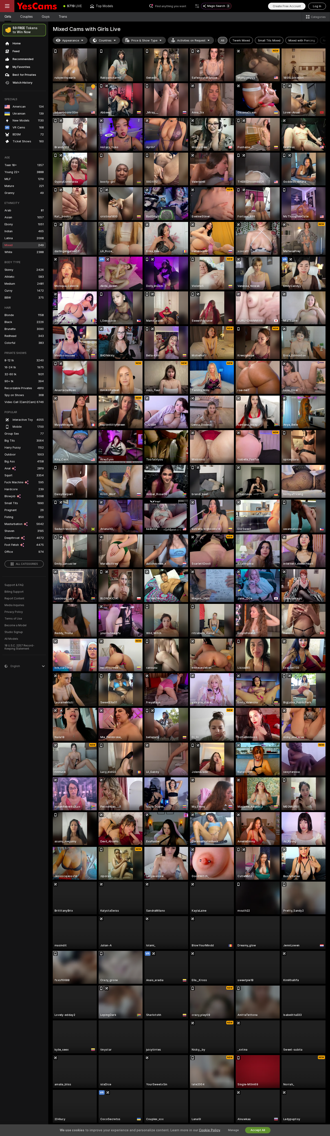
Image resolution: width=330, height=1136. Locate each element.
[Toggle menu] (7, 6)
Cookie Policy (209, 1130)
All (222, 40)
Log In (317, 6)
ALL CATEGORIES (27, 564)
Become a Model (15, 625)
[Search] (197, 6)
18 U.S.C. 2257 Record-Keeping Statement (19, 647)
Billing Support (14, 591)
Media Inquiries (14, 605)
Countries (105, 40)
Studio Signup (13, 632)
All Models (11, 638)
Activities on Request (191, 40)
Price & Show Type (144, 40)
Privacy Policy (13, 612)
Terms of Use (13, 618)
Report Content (14, 598)
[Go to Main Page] (36, 6)
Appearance (70, 40)
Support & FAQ (14, 585)
